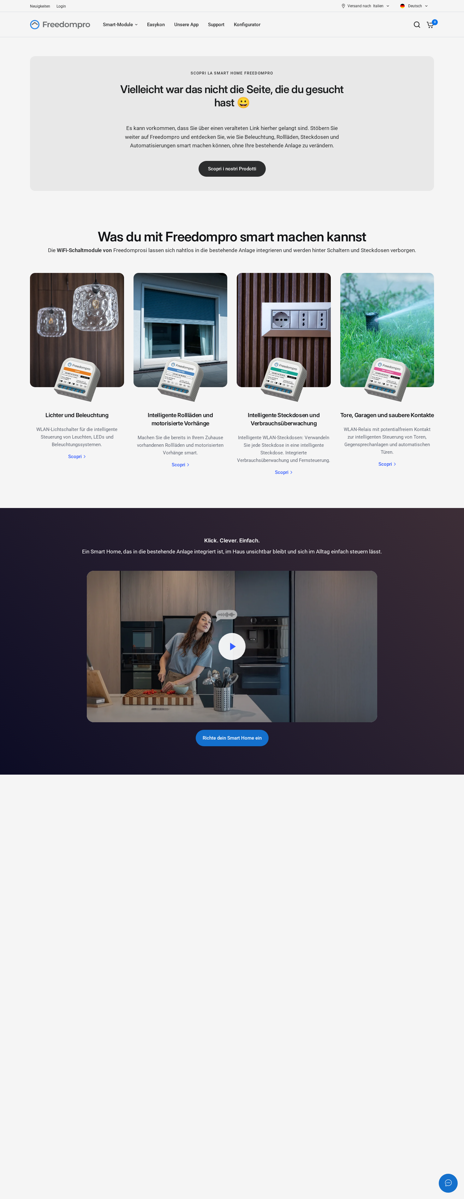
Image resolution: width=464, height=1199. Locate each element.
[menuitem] (41, 6)
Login (61, 6)
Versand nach (359, 6)
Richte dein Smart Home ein (232, 738)
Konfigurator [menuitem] (247, 24)
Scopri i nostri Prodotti (232, 169)
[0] (428, 24)
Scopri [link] (75, 456)
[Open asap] (448, 1183)
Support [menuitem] (216, 24)
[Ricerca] (417, 24)
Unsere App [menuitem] (186, 24)
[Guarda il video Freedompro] (232, 646)
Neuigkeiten (40, 6)
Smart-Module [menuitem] (118, 24)
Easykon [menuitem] (156, 24)
